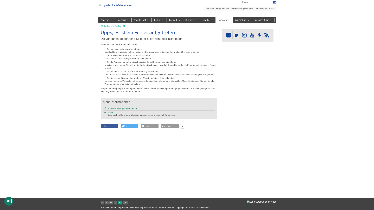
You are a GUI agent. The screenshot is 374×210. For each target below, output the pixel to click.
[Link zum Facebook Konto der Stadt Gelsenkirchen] (228, 35)
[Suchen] (274, 2)
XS (102, 203)
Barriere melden (166, 207)
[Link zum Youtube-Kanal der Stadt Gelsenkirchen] (252, 35)
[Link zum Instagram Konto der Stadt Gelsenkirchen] (244, 35)
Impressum (123, 207)
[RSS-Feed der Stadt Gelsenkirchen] (267, 35)
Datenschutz (136, 207)
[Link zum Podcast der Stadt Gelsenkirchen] (259, 35)
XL (120, 203)
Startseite (105, 207)
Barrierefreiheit (150, 207)
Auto (125, 203)
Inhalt (113, 207)
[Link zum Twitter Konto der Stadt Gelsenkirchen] (236, 35)
